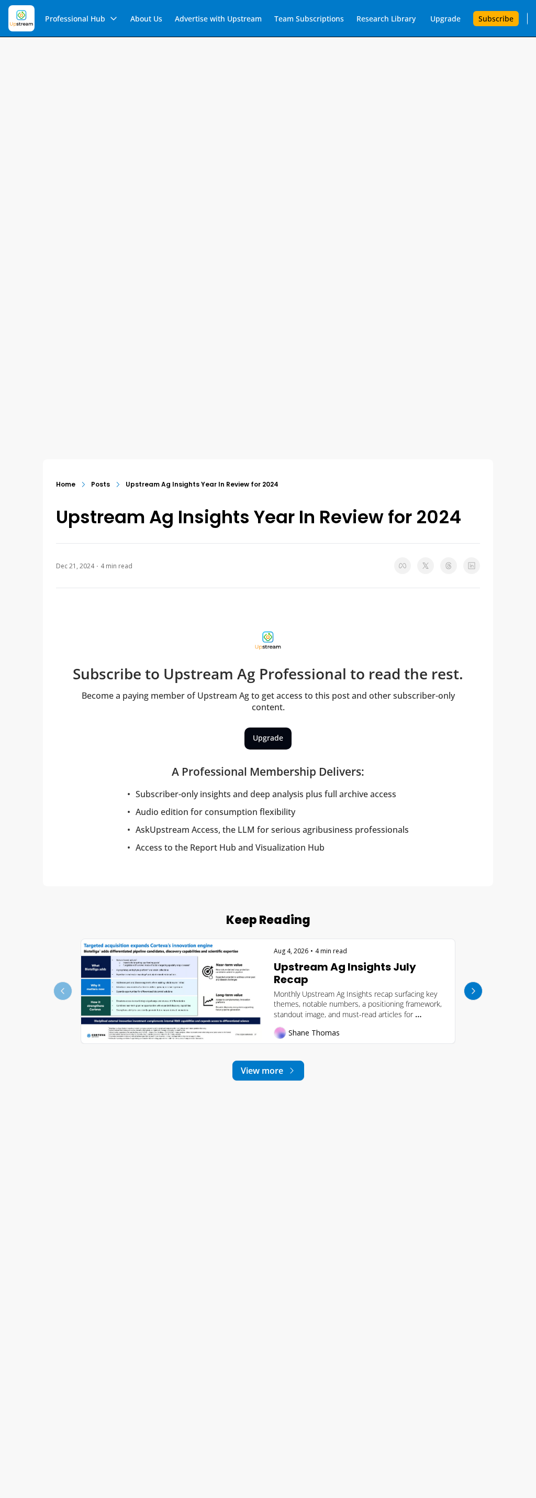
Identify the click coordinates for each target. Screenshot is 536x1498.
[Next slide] (473, 991)
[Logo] (21, 18)
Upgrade (268, 738)
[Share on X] (425, 565)
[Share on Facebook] (402, 565)
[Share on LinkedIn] (471, 565)
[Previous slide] (62, 991)
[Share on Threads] (448, 565)
